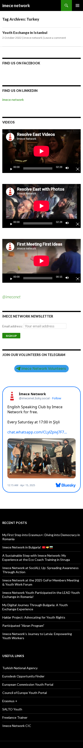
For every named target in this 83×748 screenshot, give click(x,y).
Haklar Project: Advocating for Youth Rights (33, 617)
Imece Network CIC (16, 726)
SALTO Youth (12, 709)
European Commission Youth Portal (27, 684)
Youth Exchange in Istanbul (24, 32)
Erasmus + (9, 701)
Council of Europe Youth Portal (24, 693)
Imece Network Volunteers (43, 368)
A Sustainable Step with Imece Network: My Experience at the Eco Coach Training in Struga (36, 557)
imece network (16, 5)
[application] (41, 151)
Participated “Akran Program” (23, 625)
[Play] (9, 168)
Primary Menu (77, 5)
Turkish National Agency (20, 668)
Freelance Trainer (14, 717)
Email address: (13, 326)
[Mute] (68, 168)
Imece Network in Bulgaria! (22, 547)
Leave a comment (55, 37)
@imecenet (11, 296)
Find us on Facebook (21, 63)
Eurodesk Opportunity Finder (23, 676)
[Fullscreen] (75, 168)
